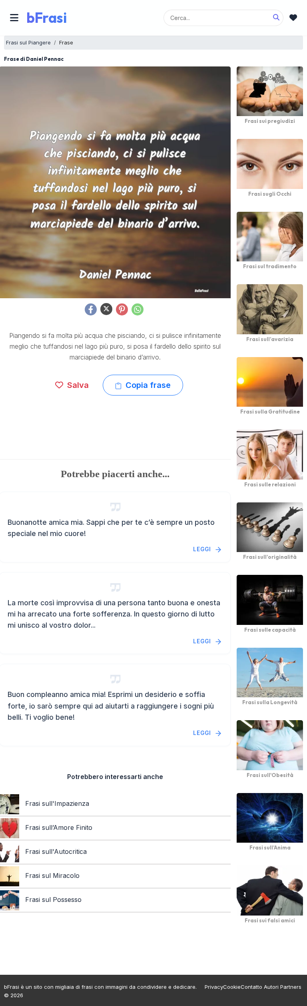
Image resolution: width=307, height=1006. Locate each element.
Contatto (251, 987)
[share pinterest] (122, 309)
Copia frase (147, 385)
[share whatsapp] (138, 309)
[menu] (14, 17)
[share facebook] (91, 309)
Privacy (214, 987)
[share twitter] (106, 309)
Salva (77, 385)
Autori (271, 987)
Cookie (232, 987)
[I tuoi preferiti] (293, 18)
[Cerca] (276, 17)
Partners (290, 987)
